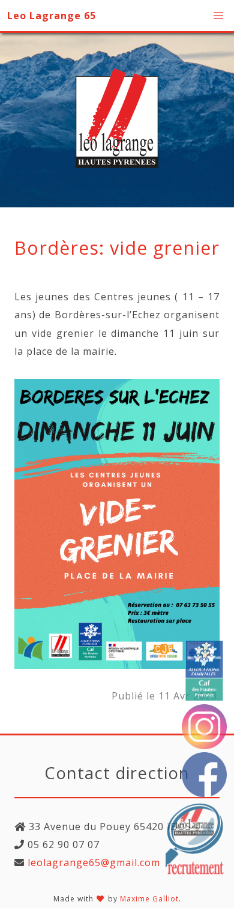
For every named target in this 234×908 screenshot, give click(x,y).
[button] (218, 15)
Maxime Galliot (149, 899)
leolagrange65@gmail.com (92, 862)
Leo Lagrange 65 (51, 15)
